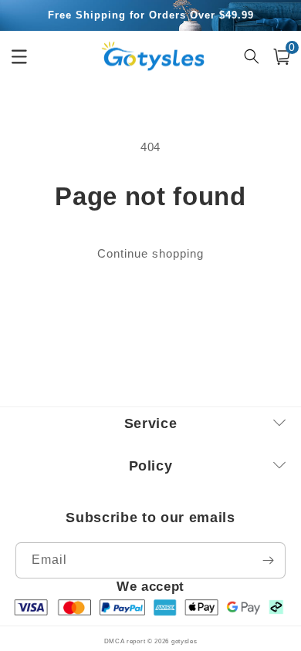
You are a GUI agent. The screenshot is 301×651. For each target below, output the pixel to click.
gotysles (184, 641)
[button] (282, 56)
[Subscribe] (268, 560)
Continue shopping (150, 253)
